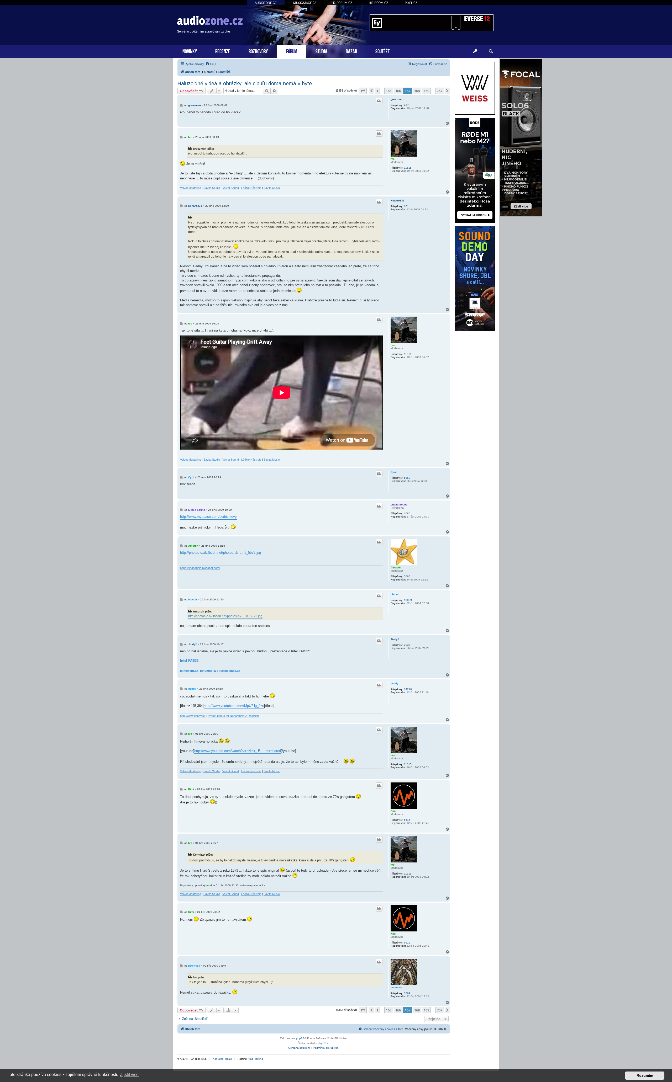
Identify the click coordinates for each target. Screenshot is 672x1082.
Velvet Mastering (190, 187)
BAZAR (351, 51)
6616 (407, 819)
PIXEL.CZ (411, 3)
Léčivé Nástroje (251, 187)
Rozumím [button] (645, 1075)
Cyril (394, 472)
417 (406, 105)
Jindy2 (395, 639)
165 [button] (388, 90)
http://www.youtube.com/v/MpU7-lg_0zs (234, 706)
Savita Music (272, 187)
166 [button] (398, 90)
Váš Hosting (255, 1058)
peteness (396, 987)
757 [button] (439, 90)
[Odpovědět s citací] (379, 101)
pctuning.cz (208, 670)
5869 (407, 477)
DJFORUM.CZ (342, 3)
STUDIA (321, 51)
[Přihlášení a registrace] (475, 51)
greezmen (397, 99)
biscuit (395, 594)
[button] (363, 91)
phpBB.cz (324, 1043)
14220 (408, 689)
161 (406, 206)
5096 (407, 576)
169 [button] (426, 90)
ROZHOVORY (258, 51)
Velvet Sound (230, 187)
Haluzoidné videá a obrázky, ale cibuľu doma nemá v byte (244, 83)
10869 (408, 600)
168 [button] (417, 90)
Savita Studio (211, 187)
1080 (407, 513)
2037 (407, 644)
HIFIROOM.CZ (378, 3)
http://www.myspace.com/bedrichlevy (208, 517)
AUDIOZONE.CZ (266, 3)
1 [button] (377, 90)
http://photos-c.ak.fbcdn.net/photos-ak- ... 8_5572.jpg (220, 553)
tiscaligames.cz (229, 670)
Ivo (393, 158)
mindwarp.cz (189, 670)
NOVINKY (189, 51)
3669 (407, 993)
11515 (408, 167)
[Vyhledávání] (491, 51)
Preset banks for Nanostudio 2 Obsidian (233, 715)
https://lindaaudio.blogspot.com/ (200, 567)
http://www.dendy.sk (193, 715)
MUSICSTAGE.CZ (305, 3)
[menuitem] (210, 64)
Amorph (396, 567)
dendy (394, 683)
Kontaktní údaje (222, 1058)
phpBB (300, 1038)
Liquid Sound (399, 504)
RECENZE (222, 51)
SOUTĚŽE (382, 51)
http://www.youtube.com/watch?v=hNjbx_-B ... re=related (237, 751)
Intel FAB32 (189, 661)
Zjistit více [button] (129, 1074)
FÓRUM (291, 51)
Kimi (393, 810)
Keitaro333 (398, 200)
